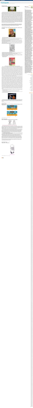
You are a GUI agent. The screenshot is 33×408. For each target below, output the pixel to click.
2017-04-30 (32, 292)
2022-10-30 (32, 368)
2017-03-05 (32, 289)
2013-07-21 (32, 225)
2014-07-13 (32, 243)
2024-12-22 (32, 388)
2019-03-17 (32, 316)
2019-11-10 (32, 323)
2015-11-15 (32, 265)
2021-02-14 (32, 345)
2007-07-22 (32, 114)
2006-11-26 (32, 101)
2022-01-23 (32, 361)
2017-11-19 (32, 299)
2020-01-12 (32, 326)
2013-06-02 (32, 222)
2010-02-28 (32, 164)
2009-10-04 (32, 156)
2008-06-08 (32, 130)
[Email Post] (9, 26)
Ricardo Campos (31, 87)
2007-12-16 (32, 121)
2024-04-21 (32, 382)
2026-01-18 (32, 400)
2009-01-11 (32, 141)
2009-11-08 (32, 158)
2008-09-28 (32, 135)
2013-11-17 (32, 230)
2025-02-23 (32, 391)
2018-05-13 (32, 307)
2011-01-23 (32, 182)
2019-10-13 (32, 322)
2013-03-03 (32, 218)
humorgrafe (27, 6)
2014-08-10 (32, 244)
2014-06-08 (32, 242)
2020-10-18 (32, 338)
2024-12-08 (32, 387)
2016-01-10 (32, 268)
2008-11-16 (32, 138)
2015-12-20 (32, 267)
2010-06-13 (32, 170)
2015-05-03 (32, 257)
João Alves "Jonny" (31, 82)
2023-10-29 (32, 377)
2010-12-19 (32, 180)
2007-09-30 (32, 117)
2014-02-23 (32, 236)
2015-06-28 (32, 260)
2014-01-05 (32, 233)
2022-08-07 (32, 366)
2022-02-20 (32, 362)
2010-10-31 (32, 177)
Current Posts (31, 406)
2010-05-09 (32, 168)
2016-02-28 (32, 271)
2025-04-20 (32, 394)
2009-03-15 (32, 145)
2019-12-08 (32, 324)
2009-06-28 (32, 151)
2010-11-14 (32, 178)
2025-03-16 (32, 392)
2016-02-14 (32, 270)
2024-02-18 (32, 380)
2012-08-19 (32, 213)
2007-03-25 (32, 107)
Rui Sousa (32, 89)
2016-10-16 (32, 281)
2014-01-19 (32, 234)
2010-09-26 (32, 175)
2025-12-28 (32, 399)
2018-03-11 (32, 304)
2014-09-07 (32, 245)
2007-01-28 (32, 104)
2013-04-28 (32, 220)
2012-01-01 (32, 201)
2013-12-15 (32, 232)
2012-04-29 (32, 208)
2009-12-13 (32, 160)
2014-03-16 (32, 237)
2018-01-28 (32, 302)
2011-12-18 (32, 200)
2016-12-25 (32, 285)
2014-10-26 (32, 248)
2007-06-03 (32, 111)
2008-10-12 (32, 136)
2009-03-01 (32, 144)
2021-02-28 (32, 346)
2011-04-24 (32, 187)
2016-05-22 (32, 276)
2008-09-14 (32, 134)
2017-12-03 (32, 300)
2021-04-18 (32, 349)
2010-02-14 (32, 163)
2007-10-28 (32, 118)
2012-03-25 (32, 206)
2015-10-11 (32, 263)
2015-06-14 (32, 259)
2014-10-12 (32, 247)
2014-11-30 (32, 250)
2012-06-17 (32, 211)
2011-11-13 (32, 198)
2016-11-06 (32, 282)
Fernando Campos (31, 80)
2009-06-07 (32, 150)
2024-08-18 (32, 383)
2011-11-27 (32, 199)
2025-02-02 (32, 390)
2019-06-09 (32, 318)
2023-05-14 (32, 374)
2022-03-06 (32, 363)
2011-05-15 (32, 188)
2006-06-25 (32, 95)
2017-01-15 (32, 286)
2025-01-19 (32, 389)
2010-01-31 (32, 162)
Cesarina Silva (31, 79)
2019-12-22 (32, 325)
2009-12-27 (32, 161)
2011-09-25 (32, 195)
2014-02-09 (32, 235)
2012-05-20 (32, 209)
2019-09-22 (32, 321)
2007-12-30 (32, 122)
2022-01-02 (32, 360)
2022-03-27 (32, 364)
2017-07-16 (32, 295)
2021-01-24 (32, 344)
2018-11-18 (32, 310)
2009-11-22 (32, 159)
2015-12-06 (32, 266)
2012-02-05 (32, 203)
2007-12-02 (32, 120)
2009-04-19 (32, 147)
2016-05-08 (32, 275)
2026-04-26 (32, 402)
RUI (32, 88)
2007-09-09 (32, 116)
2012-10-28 (32, 214)
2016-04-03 (32, 273)
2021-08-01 (32, 355)
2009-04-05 (32, 146)
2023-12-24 (32, 378)
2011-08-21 (32, 194)
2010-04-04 (32, 166)
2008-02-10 (32, 124)
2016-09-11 (32, 279)
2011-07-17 (32, 192)
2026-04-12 (32, 401)
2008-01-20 (32, 123)
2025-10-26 (32, 397)
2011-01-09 (32, 181)
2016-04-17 (32, 274)
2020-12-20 (32, 342)
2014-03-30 (32, 238)
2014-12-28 (32, 251)
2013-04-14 (32, 219)
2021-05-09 (32, 350)
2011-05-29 (32, 189)
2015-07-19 (32, 261)
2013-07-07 (32, 224)
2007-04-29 (32, 109)
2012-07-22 (32, 212)
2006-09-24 (32, 97)
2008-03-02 (32, 125)
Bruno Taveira (31, 77)
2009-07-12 (32, 152)
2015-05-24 (32, 258)
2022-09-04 (32, 367)
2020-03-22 (32, 330)
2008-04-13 (32, 127)
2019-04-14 (32, 317)
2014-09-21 (32, 246)
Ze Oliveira (32, 90)
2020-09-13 (32, 336)
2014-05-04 (32, 240)
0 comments (8, 26)
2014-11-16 (32, 249)
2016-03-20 (32, 272)
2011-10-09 (32, 196)
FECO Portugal (31, 75)
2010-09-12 (32, 174)
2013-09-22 (32, 227)
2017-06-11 (32, 294)
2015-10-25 (32, 264)
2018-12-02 (32, 311)
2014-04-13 (32, 239)
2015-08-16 (32, 262)
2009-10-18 (32, 157)
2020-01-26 (32, 327)
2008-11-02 (32, 137)
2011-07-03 (32, 191)
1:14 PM (6, 155)
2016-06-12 (32, 277)
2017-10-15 (32, 297)
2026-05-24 (32, 403)
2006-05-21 (32, 94)
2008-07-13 (32, 132)
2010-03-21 (32, 165)
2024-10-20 (32, 386)
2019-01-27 (32, 314)
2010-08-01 (32, 173)
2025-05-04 (32, 395)
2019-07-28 (32, 320)
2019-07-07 (32, 319)
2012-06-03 (32, 210)
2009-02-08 (32, 143)
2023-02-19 (32, 372)
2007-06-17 (32, 112)
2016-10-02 (32, 280)
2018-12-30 (32, 312)
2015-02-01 (32, 253)
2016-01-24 (32, 269)
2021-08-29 (32, 356)
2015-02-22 (32, 254)
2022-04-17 (32, 365)
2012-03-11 (32, 205)
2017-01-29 (32, 287)
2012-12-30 (32, 217)
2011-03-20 (32, 185)
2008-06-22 (32, 131)
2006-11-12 (32, 100)
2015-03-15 (32, 255)
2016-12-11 (32, 284)
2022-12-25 (32, 370)
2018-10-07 (32, 309)
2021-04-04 (32, 348)
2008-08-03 (32, 133)
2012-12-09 (32, 216)
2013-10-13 (32, 228)
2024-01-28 (32, 379)
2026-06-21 (32, 405)
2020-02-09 (32, 328)
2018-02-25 (32, 303)
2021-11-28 (32, 358)
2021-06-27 (32, 353)
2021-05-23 (32, 351)
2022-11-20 (32, 369)
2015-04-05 (32, 256)
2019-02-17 (32, 315)
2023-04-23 (32, 373)
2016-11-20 (32, 283)
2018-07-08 (32, 308)
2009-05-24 (32, 149)
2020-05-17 (32, 333)
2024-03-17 (32, 381)
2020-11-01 (32, 339)
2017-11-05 (32, 298)
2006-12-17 (32, 102)
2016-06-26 (32, 278)
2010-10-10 (32, 176)
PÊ (32, 85)
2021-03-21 (32, 347)
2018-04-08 (32, 305)
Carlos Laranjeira (31, 78)
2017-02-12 (32, 288)
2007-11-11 (32, 119)
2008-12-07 (32, 139)
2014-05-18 (32, 241)
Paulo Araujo (32, 84)
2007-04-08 (32, 108)
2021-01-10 (32, 343)
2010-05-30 (32, 169)
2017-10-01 (32, 296)
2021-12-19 (32, 359)
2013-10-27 (32, 229)
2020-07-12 (32, 334)
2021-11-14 (32, 357)
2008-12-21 (32, 140)
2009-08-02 (32, 153)
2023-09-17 (32, 376)
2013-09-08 (32, 226)
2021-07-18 (32, 354)
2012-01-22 (32, 202)
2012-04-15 (32, 207)
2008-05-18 (32, 129)
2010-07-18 (32, 172)
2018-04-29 (32, 306)
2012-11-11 (32, 215)
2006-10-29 (32, 99)
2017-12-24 (32, 301)
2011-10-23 (32, 197)
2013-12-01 (32, 231)
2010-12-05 (32, 179)
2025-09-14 (32, 396)
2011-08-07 (32, 193)
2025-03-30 (32, 393)
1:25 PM (6, 26)
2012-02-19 (32, 204)
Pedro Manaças (31, 86)
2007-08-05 (32, 115)
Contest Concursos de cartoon (30, 74)
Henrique (32, 81)
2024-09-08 (32, 384)
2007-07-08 (32, 113)
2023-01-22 (32, 371)
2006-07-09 (32, 96)
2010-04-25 (32, 167)
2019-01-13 (32, 313)
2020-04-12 (32, 331)
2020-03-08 (32, 329)
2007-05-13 (32, 110)
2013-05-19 (32, 221)
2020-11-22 (32, 340)
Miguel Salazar (31, 83)
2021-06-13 (32, 352)
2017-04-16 (32, 291)
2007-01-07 (32, 103)
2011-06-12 (32, 190)
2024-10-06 (32, 385)
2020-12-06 (32, 341)
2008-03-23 (32, 126)
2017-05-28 (32, 293)
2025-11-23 (32, 398)
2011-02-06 (32, 183)
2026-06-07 (32, 404)
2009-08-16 (32, 154)
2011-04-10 (32, 186)
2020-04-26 (32, 332)
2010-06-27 (32, 171)
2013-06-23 (32, 223)
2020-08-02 (32, 335)
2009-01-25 (32, 142)
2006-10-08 (32, 98)
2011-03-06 (32, 184)
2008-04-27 (32, 128)
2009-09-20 (32, 155)
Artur (32, 76)
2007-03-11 (32, 106)
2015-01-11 (32, 252)
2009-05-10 (32, 148)
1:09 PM (6, 102)
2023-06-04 (32, 375)
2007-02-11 (32, 105)
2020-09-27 (32, 337)
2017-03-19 (32, 290)
